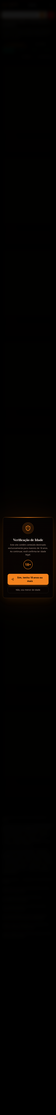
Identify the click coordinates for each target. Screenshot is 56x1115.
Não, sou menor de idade (28, 589)
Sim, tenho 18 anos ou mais (30, 579)
